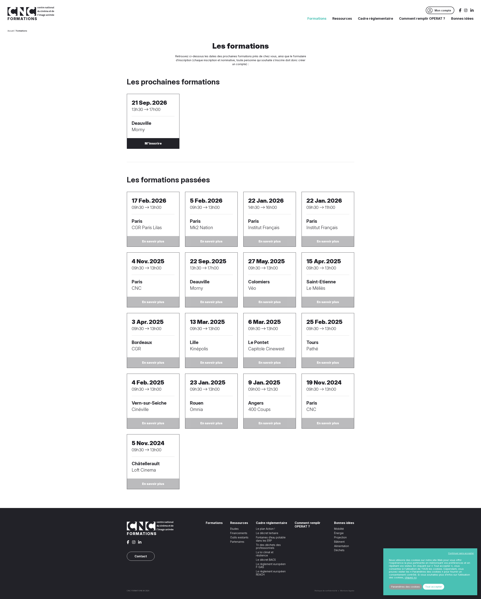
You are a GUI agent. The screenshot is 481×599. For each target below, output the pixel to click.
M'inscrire (153, 143)
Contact (141, 556)
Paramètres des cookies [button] (405, 586)
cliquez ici (411, 577)
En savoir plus (153, 241)
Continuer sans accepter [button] (461, 553)
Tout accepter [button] (433, 586)
